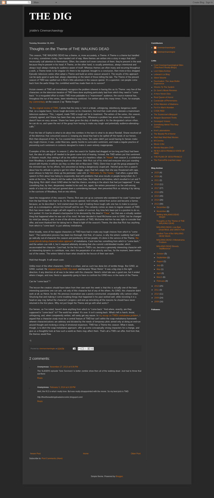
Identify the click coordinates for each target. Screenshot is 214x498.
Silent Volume (160, 78)
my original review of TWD (45, 108)
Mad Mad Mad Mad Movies (166, 137)
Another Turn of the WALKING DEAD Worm (169, 234)
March (160, 277)
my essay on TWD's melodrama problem (118, 315)
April (159, 273)
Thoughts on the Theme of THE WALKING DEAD (170, 222)
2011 (156, 290)
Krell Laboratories (162, 130)
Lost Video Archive (162, 71)
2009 (156, 298)
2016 (156, 192)
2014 (156, 200)
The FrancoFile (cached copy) (167, 160)
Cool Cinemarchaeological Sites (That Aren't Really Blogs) (168, 66)
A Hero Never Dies (162, 94)
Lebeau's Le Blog (162, 74)
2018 (156, 184)
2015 (156, 196)
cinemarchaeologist (166, 47)
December (162, 207)
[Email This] (79, 348)
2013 (156, 204)
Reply (40, 378)
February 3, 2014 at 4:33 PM (62, 387)
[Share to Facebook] (89, 348)
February (161, 281)
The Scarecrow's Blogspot (165, 114)
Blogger (119, 476)
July (159, 265)
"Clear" (106, 213)
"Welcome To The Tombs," (102, 173)
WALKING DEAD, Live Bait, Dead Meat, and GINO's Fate (170, 228)
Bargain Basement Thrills (165, 118)
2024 (156, 176)
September (162, 257)
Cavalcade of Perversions (165, 101)
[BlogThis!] (82, 348)
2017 (156, 188)
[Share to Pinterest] (92, 348)
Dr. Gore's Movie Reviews (165, 90)
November (162, 211)
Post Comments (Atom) (52, 458)
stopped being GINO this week (62, 269)
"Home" (109, 157)
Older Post (135, 453)
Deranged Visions (162, 121)
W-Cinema (159, 141)
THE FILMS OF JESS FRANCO (168, 157)
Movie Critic (159, 144)
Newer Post (35, 453)
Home (86, 453)
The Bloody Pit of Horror (165, 134)
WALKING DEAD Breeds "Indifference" (167, 247)
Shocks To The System (164, 87)
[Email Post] (74, 349)
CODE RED (159, 111)
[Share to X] (85, 348)
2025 (156, 172)
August (160, 261)
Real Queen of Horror (163, 97)
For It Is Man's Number (164, 107)
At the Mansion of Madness (166, 104)
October (160, 254)
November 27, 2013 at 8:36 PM (64, 367)
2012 (156, 286)
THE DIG (50, 16)
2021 (156, 180)
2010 (156, 294)
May (159, 269)
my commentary (37, 102)
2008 (156, 301)
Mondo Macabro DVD (164, 147)
